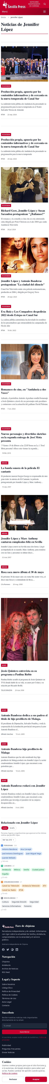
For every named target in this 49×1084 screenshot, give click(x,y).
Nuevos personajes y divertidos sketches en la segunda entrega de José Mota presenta (23, 437)
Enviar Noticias (8, 1052)
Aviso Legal (6, 1002)
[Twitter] (8, 949)
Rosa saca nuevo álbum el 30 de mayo (22, 572)
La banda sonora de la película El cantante (20, 469)
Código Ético (7, 988)
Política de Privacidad (11, 991)
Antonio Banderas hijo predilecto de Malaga (21, 751)
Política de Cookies (10, 995)
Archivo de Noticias (10, 968)
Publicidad (6, 1045)
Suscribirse (24, 1032)
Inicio (3, 17)
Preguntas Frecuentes (11, 1049)
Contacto (5, 1005)
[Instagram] (12, 949)
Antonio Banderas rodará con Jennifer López (23, 787)
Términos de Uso (9, 998)
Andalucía (6, 965)
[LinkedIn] (17, 949)
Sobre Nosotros (8, 984)
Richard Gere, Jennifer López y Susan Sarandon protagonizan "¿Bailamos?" (23, 212)
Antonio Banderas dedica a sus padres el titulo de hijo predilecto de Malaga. (24, 717)
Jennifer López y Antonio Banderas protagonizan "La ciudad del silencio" (23, 282)
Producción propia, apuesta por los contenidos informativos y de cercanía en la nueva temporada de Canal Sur (24, 143)
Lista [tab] (5, 828)
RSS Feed (6, 972)
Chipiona (6, 961)
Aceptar (36, 1079)
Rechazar (13, 1079)
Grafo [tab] (12, 828)
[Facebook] (3, 949)
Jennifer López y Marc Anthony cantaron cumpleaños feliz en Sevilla (21, 540)
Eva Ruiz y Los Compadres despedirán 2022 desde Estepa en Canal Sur (23, 313)
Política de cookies (9, 1073)
